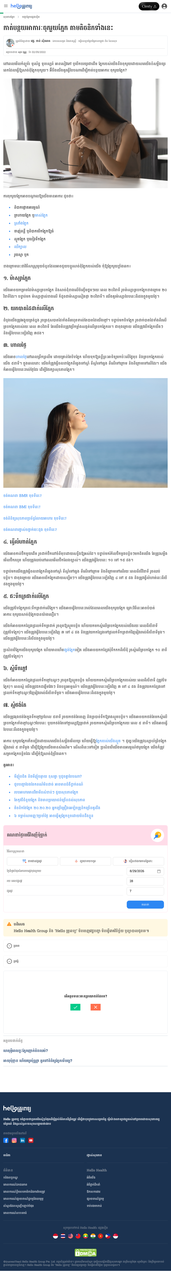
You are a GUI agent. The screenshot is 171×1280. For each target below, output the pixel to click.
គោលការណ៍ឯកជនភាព (15, 1184)
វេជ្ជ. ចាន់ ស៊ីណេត (40, 41)
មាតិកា (6, 1155)
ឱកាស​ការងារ (93, 1191)
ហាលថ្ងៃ (21, 357)
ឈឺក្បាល (20, 246)
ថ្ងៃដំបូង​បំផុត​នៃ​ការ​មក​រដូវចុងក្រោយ (24, 871)
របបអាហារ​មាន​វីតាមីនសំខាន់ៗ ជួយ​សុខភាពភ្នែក (46, 792)
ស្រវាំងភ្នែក (21, 223)
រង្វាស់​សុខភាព (94, 1155)
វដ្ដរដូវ (10, 891)
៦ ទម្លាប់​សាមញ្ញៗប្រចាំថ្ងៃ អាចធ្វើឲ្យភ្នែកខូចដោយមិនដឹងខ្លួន (53, 815)
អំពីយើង (91, 1177)
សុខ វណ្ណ (22, 52)
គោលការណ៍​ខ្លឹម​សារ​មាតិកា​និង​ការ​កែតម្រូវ (24, 1191)
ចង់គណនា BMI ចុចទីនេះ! (21, 507)
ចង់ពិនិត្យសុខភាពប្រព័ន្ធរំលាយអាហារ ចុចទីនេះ (34, 518)
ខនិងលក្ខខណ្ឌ (10, 1177)
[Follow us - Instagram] (14, 1140)
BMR (30, 495)
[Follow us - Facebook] (5, 1140)
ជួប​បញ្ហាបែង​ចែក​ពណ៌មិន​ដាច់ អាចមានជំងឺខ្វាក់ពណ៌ (48, 784)
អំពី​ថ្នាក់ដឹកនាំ (93, 1184)
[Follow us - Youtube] (30, 1140)
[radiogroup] (85, 861)
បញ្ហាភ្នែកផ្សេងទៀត (31, 17)
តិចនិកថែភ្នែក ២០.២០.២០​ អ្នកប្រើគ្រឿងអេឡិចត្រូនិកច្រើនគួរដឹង (57, 808)
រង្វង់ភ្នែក (69, 650)
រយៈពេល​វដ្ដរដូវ (14, 881)
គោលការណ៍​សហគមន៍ (15, 1213)
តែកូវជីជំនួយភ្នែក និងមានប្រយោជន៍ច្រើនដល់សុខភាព (49, 800)
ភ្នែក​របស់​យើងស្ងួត (108, 741)
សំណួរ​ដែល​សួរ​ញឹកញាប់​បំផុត (18, 1206)
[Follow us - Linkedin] (22, 1140)
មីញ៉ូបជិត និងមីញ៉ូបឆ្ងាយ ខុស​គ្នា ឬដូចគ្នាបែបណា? (48, 776)
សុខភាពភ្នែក (9, 17)
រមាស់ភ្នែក (41, 215)
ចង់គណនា (11, 495)
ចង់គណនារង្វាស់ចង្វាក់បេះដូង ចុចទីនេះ (29, 529)
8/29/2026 (137, 871)
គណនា (145, 904)
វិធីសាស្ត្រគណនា (15, 851)
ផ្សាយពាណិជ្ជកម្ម (95, 1198)
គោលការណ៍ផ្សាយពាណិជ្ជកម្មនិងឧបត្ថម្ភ (23, 1198)
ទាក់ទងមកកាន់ (94, 1206)
